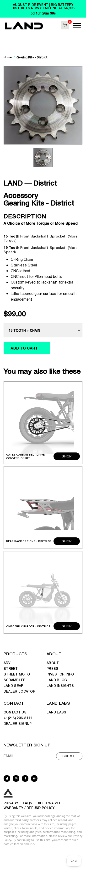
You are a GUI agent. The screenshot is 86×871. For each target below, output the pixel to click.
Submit (69, 756)
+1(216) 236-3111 (18, 717)
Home (8, 57)
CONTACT (14, 703)
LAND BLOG (57, 679)
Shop (66, 456)
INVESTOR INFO (60, 674)
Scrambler (15, 679)
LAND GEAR (14, 685)
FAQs (27, 803)
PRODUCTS (15, 654)
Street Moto (17, 674)
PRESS (52, 668)
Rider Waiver (49, 803)
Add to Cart (24, 347)
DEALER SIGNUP (18, 723)
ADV (7, 662)
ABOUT (54, 654)
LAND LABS (58, 703)
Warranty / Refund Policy (29, 807)
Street (11, 668)
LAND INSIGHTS (60, 685)
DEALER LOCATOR (19, 691)
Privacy (11, 803)
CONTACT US (15, 712)
